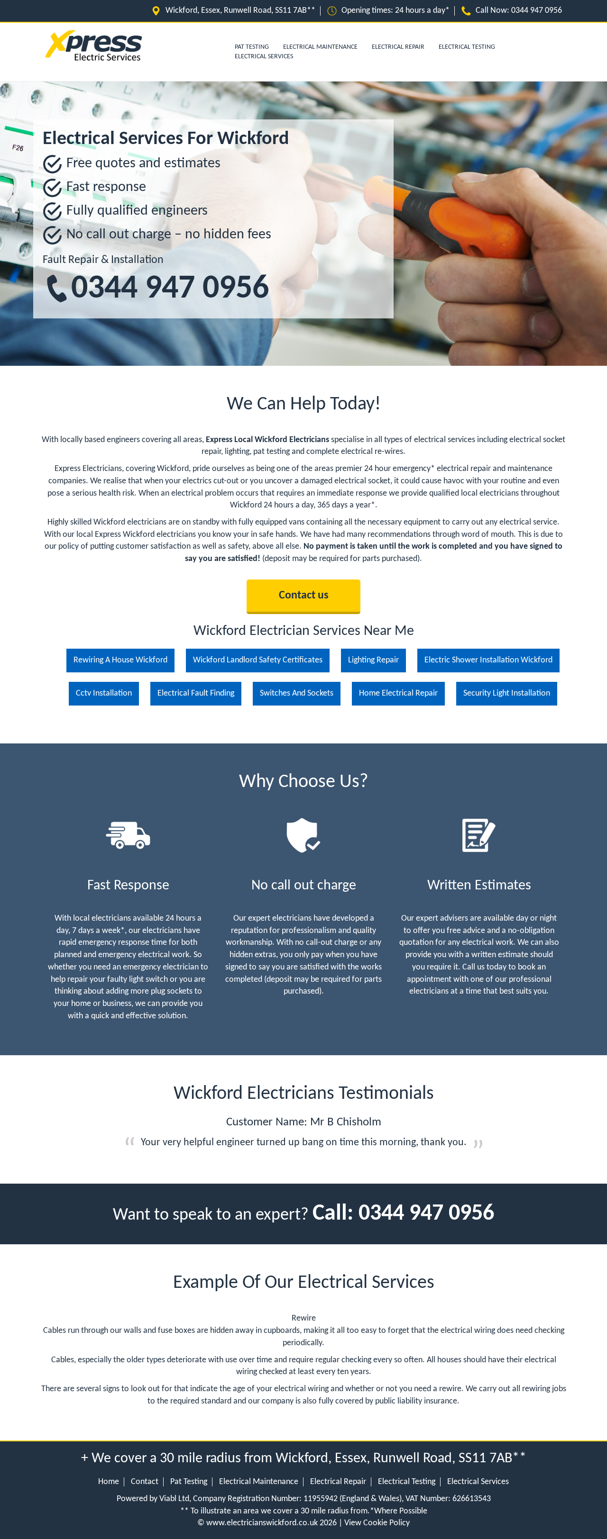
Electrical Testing (467, 47)
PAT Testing (252, 47)
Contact (144, 1481)
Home (108, 1481)
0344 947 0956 (170, 289)
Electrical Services (264, 56)
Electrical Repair (398, 47)
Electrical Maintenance (320, 47)
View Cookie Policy (377, 1523)
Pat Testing (188, 1481)
